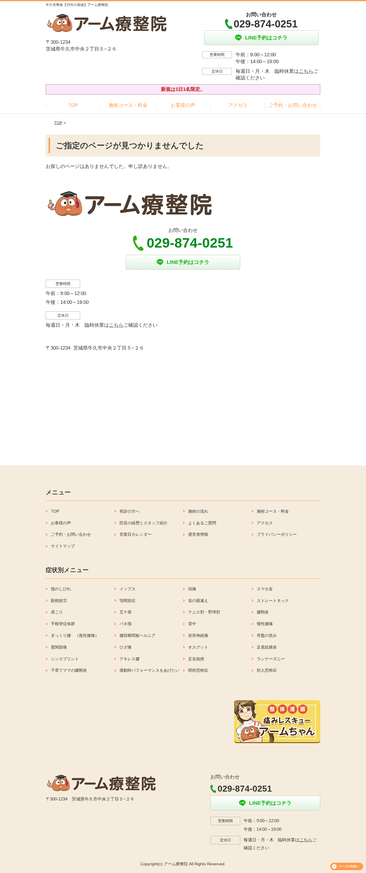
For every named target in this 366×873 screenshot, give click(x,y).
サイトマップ (63, 546)
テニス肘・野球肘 (204, 612)
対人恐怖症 (267, 670)
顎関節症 (128, 600)
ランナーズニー (271, 659)
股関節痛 (59, 647)
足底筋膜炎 (267, 647)
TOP (73, 105)
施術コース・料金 (128, 105)
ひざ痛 (126, 647)
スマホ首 (265, 589)
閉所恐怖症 (198, 670)
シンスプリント (65, 659)
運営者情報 (198, 534)
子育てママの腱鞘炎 (69, 670)
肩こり (57, 612)
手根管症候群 (63, 623)
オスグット (198, 647)
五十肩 (126, 612)
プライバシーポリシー (277, 534)
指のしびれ (61, 589)
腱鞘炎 (263, 612)
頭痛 (192, 589)
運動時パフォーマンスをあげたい (150, 670)
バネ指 (126, 623)
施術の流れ (198, 511)
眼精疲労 (59, 600)
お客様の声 (183, 105)
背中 (192, 623)
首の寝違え (198, 600)
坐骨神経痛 (198, 635)
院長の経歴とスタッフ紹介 (144, 523)
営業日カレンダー (136, 534)
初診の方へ (130, 511)
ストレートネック (273, 600)
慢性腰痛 (265, 623)
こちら (306, 71)
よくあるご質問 (202, 523)
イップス (128, 589)
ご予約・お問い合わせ (292, 105)
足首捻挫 (196, 659)
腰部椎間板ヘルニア (138, 635)
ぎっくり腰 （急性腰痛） (75, 635)
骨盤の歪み (267, 635)
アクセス (238, 105)
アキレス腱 (130, 659)
